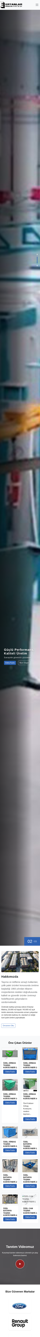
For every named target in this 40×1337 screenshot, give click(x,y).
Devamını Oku (8, 1026)
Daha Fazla (10, 663)
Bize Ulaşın (24, 663)
